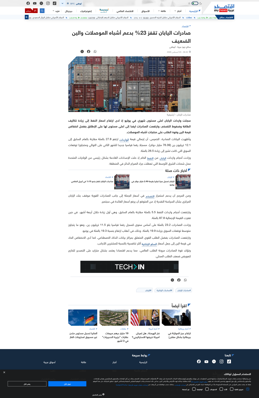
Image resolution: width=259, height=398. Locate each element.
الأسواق (145, 11)
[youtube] (206, 362)
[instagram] (221, 362)
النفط (150, 157)
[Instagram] (48, 3)
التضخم (150, 195)
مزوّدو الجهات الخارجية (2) (199, 381)
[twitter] (214, 362)
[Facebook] (28, 3)
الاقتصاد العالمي (125, 11)
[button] (71, 3)
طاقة (83, 361)
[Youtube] (34, 3)
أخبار (115, 361)
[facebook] (199, 362)
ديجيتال (68, 11)
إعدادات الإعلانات (180, 384)
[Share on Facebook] (88, 51)
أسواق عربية (49, 361)
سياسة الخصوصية (122, 384)
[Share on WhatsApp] (95, 51)
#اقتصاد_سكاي (226, 17)
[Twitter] (41, 3)
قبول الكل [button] (67, 383)
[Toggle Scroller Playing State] (27, 17)
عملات (200, 17)
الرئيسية (193, 11)
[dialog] (129, 384)
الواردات (124, 139)
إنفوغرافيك (86, 11)
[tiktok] (229, 362)
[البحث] (42, 10)
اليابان (163, 157)
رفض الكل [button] (27, 383)
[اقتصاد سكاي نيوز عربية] (218, 8)
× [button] (4, 372)
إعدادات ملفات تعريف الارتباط (138, 384)
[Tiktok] (54, 3)
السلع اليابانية (149, 243)
